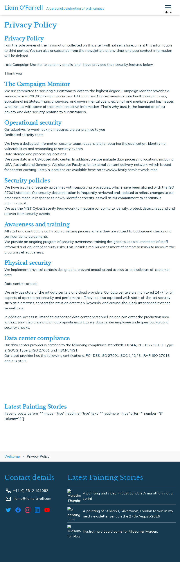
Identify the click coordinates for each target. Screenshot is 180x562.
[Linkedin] (38, 509)
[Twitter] (9, 509)
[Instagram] (28, 509)
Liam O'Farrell (54, 8)
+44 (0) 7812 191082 (30, 490)
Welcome (12, 456)
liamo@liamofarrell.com (32, 498)
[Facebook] (18, 509)
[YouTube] (47, 509)
